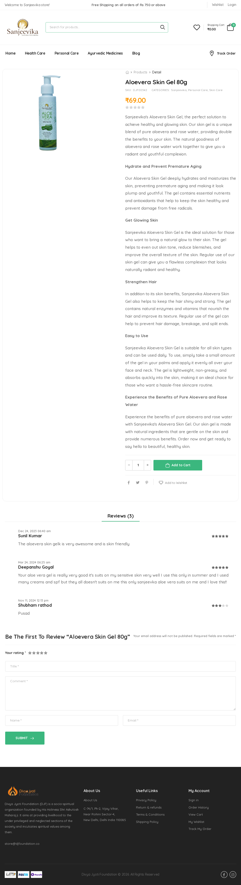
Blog (136, 53)
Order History (199, 807)
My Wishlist (196, 822)
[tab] (121, 516)
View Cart (196, 814)
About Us (90, 800)
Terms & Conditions (150, 814)
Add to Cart (181, 465)
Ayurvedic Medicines (105, 53)
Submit (22, 738)
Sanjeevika (179, 90)
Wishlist (218, 5)
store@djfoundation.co (22, 843)
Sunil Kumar (30, 535)
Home (10, 53)
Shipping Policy (147, 822)
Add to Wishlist (176, 483)
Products (140, 72)
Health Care (35, 53)
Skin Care (216, 90)
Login (232, 5)
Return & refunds (148, 807)
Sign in (194, 800)
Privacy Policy (146, 800)
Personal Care (66, 53)
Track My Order (200, 829)
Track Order (226, 53)
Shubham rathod (35, 605)
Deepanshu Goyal (36, 567)
